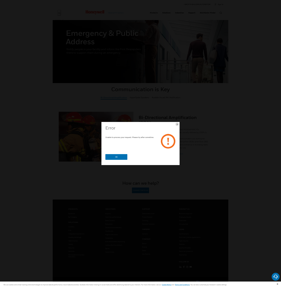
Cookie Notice (166, 285)
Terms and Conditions (182, 285)
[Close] (277, 284)
